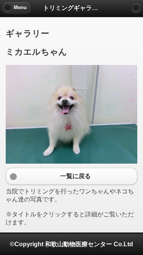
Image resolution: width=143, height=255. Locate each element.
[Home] (136, 8)
